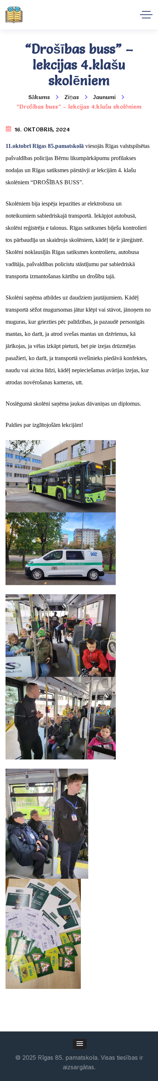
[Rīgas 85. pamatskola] (14, 15)
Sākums (39, 97)
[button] (80, 1044)
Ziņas (71, 97)
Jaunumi (104, 97)
